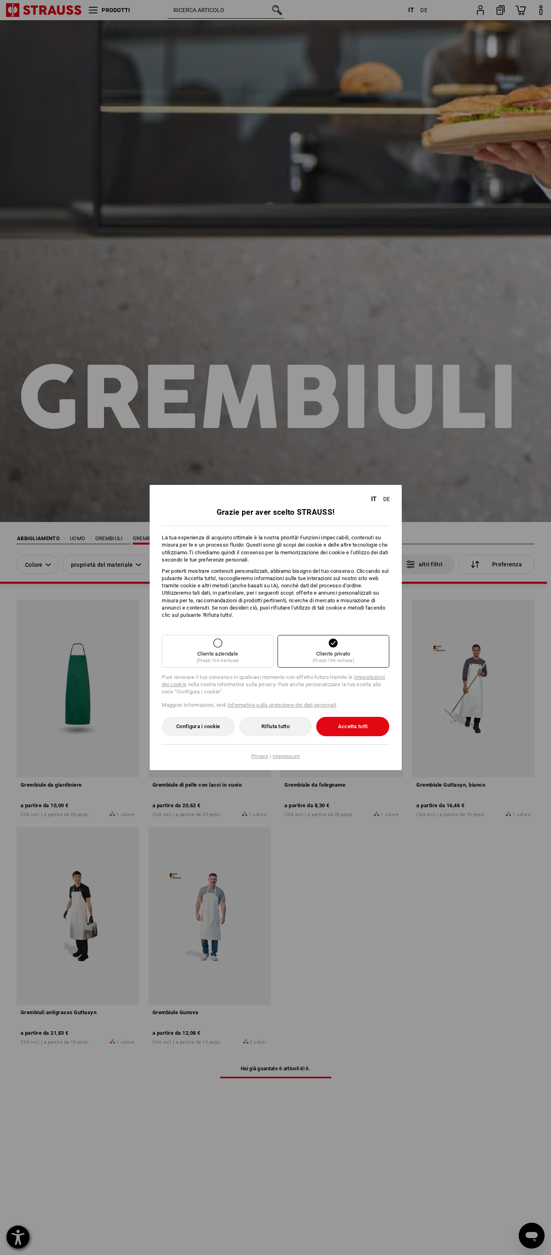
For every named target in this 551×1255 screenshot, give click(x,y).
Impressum (286, 756)
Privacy (260, 756)
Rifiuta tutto (275, 726)
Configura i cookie (198, 726)
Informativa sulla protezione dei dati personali (281, 705)
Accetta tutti (353, 726)
